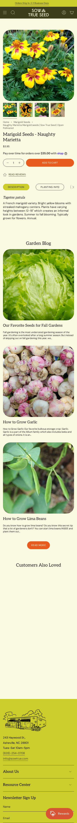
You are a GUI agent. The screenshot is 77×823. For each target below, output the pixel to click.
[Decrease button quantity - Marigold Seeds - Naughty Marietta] (7, 163)
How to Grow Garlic (20, 422)
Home (6, 122)
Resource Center (16, 785)
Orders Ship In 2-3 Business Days (26, 3)
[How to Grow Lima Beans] (38, 478)
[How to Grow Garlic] (38, 381)
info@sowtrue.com (15, 758)
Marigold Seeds (22, 122)
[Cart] (72, 12)
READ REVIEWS (17, 174)
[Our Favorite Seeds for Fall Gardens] (38, 284)
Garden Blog (38, 243)
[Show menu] (5, 12)
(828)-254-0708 (14, 753)
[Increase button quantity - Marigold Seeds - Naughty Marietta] (20, 163)
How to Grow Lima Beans (24, 519)
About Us (11, 771)
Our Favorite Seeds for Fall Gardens (33, 325)
